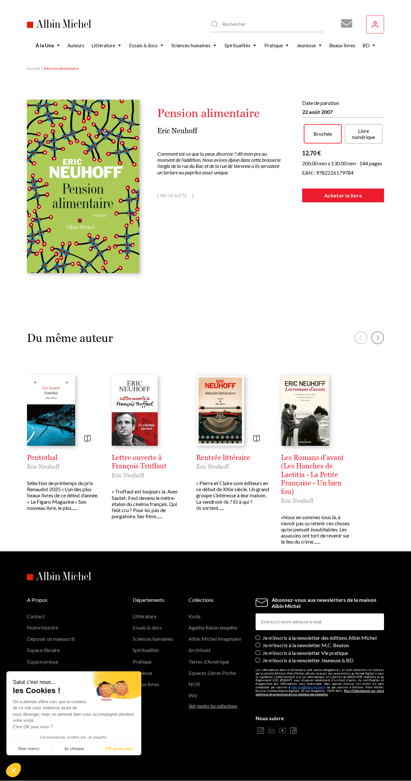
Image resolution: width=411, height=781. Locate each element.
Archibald (199, 650)
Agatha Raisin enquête (212, 627)
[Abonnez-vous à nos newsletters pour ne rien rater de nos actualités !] (344, 23)
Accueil (33, 68)
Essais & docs (147, 627)
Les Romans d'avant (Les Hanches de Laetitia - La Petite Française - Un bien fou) (312, 475)
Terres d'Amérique (208, 661)
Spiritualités (146, 650)
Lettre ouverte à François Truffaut (139, 462)
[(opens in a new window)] (261, 731)
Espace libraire (43, 650)
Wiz (192, 695)
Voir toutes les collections (212, 706)
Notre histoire (42, 627)
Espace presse (42, 661)
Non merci (28, 748)
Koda (194, 616)
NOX (194, 684)
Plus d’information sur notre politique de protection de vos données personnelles (320, 692)
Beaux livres (146, 684)
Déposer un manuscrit (51, 639)
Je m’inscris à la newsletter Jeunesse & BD (308, 660)
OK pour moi (119, 748)
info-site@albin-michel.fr (308, 687)
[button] (13, 770)
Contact (36, 616)
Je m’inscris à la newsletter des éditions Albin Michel (320, 638)
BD (136, 695)
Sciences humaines (153, 639)
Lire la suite (172, 195)
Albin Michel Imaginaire (214, 639)
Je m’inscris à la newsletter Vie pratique (305, 653)
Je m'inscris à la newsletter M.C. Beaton (306, 645)
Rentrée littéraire (223, 458)
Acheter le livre (343, 195)
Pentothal (42, 458)
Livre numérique (363, 134)
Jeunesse (142, 673)
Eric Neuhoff (177, 130)
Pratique (142, 661)
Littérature (144, 616)
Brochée (322, 134)
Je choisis (74, 748)
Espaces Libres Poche (212, 673)
